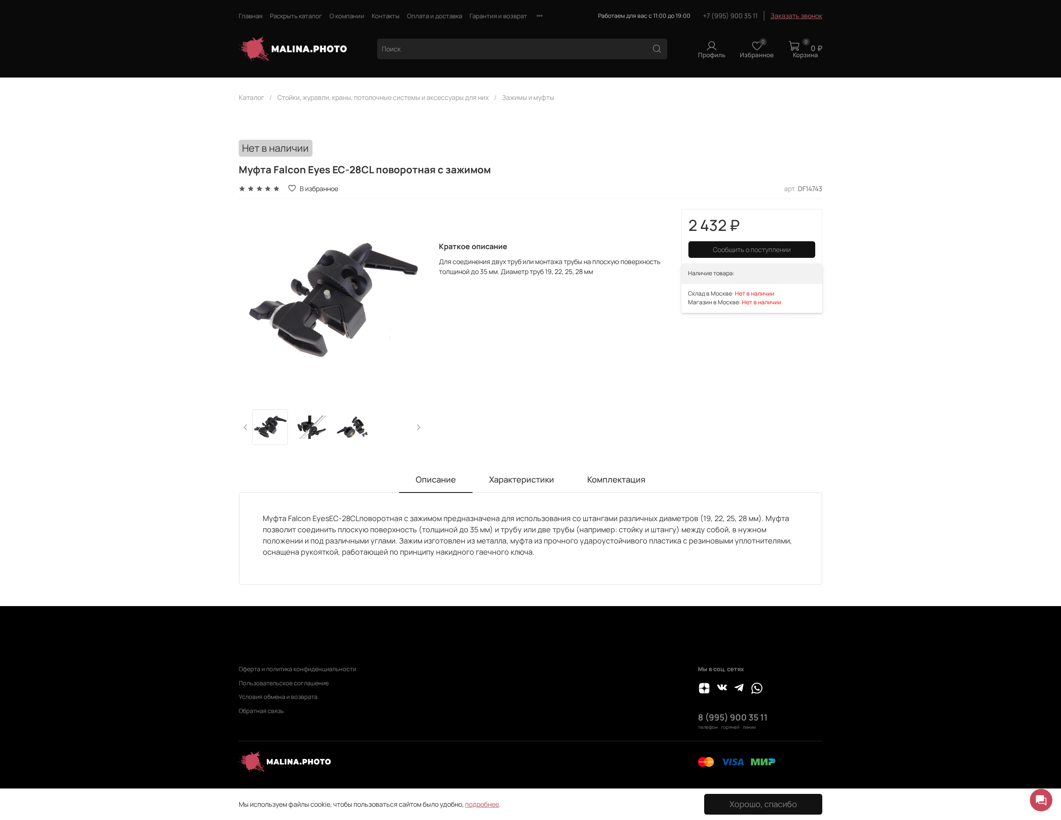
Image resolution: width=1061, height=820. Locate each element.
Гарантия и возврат (498, 16)
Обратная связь (261, 711)
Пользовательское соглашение (284, 683)
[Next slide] (412, 303)
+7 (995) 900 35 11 (730, 15)
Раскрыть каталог (296, 16)
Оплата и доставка (434, 16)
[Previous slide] (252, 303)
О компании (346, 16)
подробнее (482, 804)
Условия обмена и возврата (278, 697)
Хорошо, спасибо (763, 804)
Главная (250, 16)
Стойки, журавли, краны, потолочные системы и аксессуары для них (383, 97)
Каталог (251, 97)
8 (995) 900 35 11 (733, 717)
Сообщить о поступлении (752, 249)
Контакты (386, 16)
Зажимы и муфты (528, 97)
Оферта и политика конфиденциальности (297, 669)
